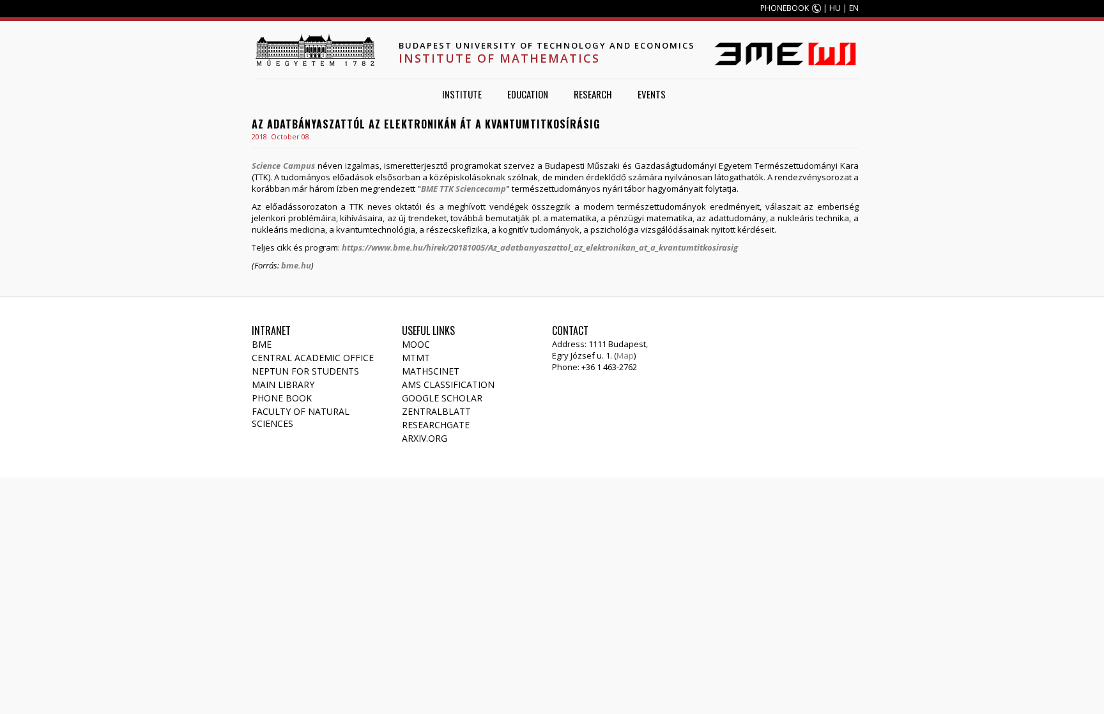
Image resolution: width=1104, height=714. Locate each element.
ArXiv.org (424, 438)
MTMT (416, 358)
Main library (283, 384)
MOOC (416, 344)
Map (625, 355)
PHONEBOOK (784, 8)
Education (527, 94)
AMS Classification (448, 384)
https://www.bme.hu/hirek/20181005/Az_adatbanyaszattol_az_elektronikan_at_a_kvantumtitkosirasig (540, 247)
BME (262, 344)
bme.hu (296, 265)
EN (854, 8)
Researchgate (436, 425)
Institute (462, 94)
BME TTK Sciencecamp (463, 188)
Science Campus (283, 165)
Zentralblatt (436, 411)
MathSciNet (430, 371)
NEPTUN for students (305, 371)
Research (593, 94)
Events (652, 94)
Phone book (282, 398)
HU (835, 8)
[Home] (315, 50)
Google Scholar (442, 398)
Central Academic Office (313, 358)
